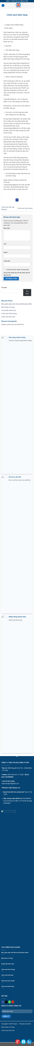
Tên (5, 244)
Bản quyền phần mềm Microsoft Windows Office (16, 304)
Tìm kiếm (4, 287)
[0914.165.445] (17, 1041)
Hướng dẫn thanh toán (8, 310)
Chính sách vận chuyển (25, 208)
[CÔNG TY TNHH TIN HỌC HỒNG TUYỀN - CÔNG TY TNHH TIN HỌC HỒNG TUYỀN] (17, 5)
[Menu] (3, 5)
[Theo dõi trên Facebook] (2, 1001)
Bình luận (7, 228)
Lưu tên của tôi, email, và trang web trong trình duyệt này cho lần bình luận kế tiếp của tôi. (17, 272)
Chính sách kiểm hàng (7, 986)
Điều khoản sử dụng (8, 307)
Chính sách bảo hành (8, 317)
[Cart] (31, 5)
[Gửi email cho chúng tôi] (6, 1001)
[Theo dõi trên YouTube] (12, 1001)
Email (6, 252)
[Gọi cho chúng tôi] (9, 1001)
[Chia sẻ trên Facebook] (17, 200)
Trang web (7, 261)
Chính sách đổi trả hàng (9, 313)
